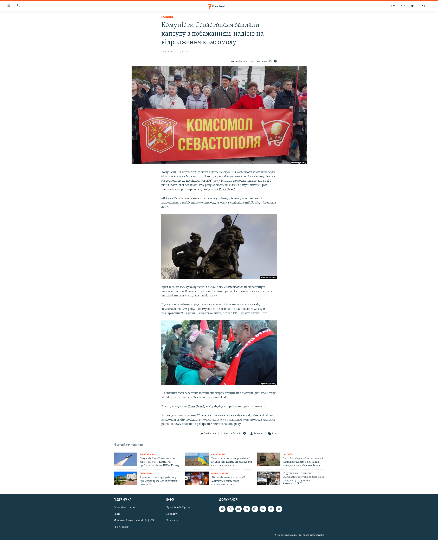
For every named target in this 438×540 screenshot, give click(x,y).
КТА (403, 5)
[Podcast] (271, 509)
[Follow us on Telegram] (246, 509)
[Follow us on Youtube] (238, 509)
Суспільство (218, 454)
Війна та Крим (148, 454)
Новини (167, 17)
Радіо (117, 514)
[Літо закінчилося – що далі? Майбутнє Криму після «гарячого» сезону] (197, 478)
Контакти (172, 520)
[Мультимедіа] (413, 5)
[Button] (239, 61)
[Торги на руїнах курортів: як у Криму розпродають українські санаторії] (125, 478)
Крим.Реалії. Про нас (179, 507)
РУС (393, 5)
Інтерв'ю (288, 454)
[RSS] (263, 509)
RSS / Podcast (121, 527)
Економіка (146, 473)
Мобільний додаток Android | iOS (134, 520)
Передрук (172, 514)
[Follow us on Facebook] (222, 509)
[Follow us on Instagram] (255, 509)
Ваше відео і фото (124, 507)
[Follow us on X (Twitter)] (230, 509)
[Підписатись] (279, 509)
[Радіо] (423, 5)
